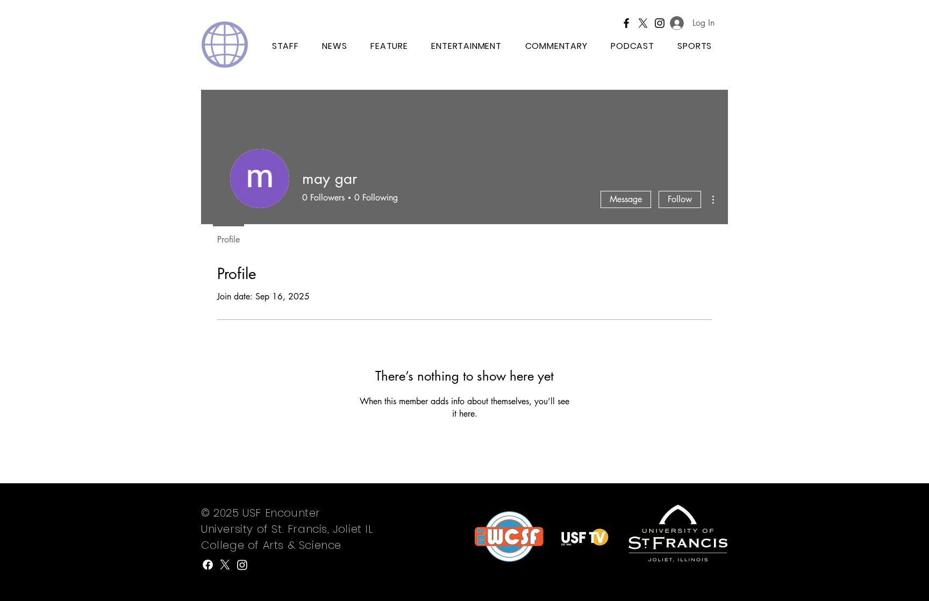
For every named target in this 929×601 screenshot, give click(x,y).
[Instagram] (242, 564)
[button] (695, 46)
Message (626, 199)
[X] (643, 23)
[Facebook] (626, 23)
